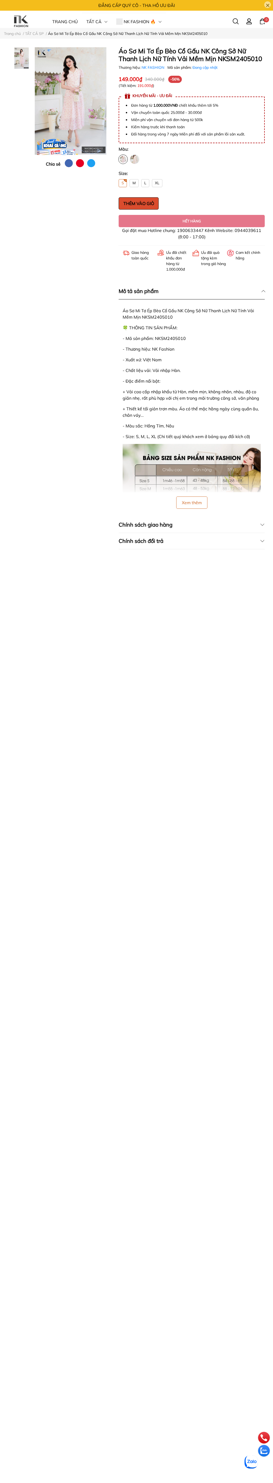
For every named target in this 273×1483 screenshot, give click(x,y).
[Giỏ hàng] (262, 21)
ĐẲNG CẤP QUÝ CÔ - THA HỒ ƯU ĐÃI (136, 5)
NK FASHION (153, 67)
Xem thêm (192, 502)
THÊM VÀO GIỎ (138, 203)
